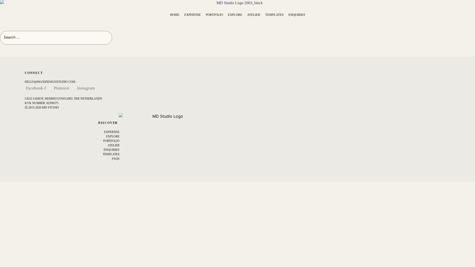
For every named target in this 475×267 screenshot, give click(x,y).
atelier (113, 145)
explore (112, 136)
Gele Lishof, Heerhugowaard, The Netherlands (63, 98)
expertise (111, 132)
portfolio (111, 141)
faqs (115, 158)
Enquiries (111, 150)
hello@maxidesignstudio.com (50, 82)
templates (111, 154)
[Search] (118, 37)
